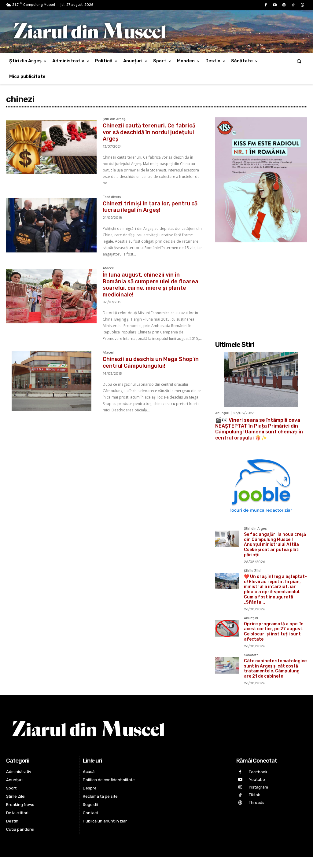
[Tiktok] (293, 5)
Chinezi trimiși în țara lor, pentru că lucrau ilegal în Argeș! (150, 207)
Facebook (258, 772)
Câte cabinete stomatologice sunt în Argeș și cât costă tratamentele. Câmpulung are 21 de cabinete (275, 668)
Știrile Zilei (252, 571)
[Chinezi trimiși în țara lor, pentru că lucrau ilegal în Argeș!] (51, 225)
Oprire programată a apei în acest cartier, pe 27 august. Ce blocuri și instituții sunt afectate (274, 631)
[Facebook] (265, 5)
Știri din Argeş (114, 119)
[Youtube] (274, 5)
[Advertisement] (261, 288)
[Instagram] (284, 5)
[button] (299, 61)
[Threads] (302, 5)
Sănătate (251, 655)
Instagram (258, 787)
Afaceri (108, 268)
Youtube (257, 779)
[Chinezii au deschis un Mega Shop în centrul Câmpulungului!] (51, 381)
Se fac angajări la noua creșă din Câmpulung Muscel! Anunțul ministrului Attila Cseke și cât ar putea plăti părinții (275, 544)
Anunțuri (222, 413)
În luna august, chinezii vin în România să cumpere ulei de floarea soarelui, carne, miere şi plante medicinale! (150, 284)
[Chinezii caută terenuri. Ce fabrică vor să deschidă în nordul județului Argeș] (51, 147)
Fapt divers (112, 197)
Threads (256, 802)
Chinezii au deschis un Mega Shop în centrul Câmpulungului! (151, 362)
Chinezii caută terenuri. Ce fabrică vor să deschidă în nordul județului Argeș (149, 132)
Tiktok (254, 795)
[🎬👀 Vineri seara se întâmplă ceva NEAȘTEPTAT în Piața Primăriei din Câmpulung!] (261, 379)
